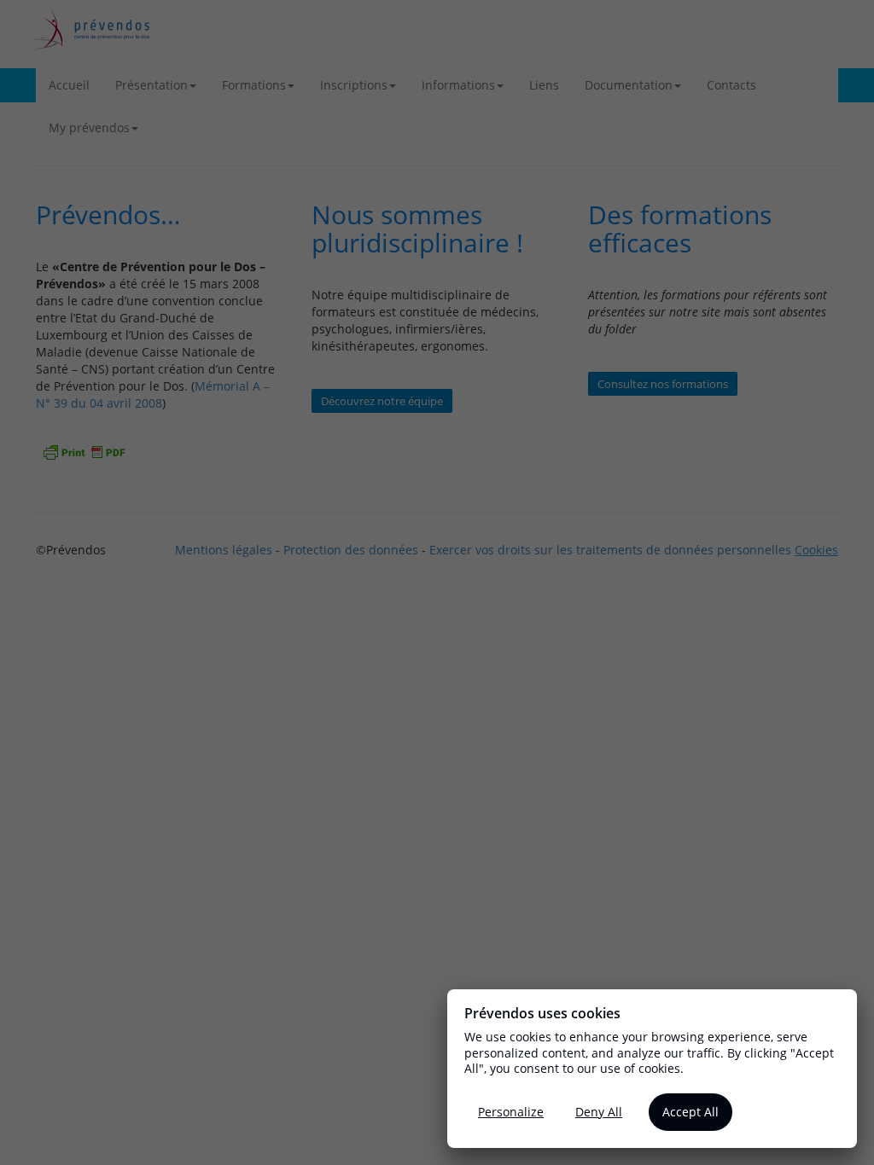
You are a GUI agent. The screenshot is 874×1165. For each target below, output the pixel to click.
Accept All (690, 1112)
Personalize (511, 1112)
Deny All (598, 1112)
